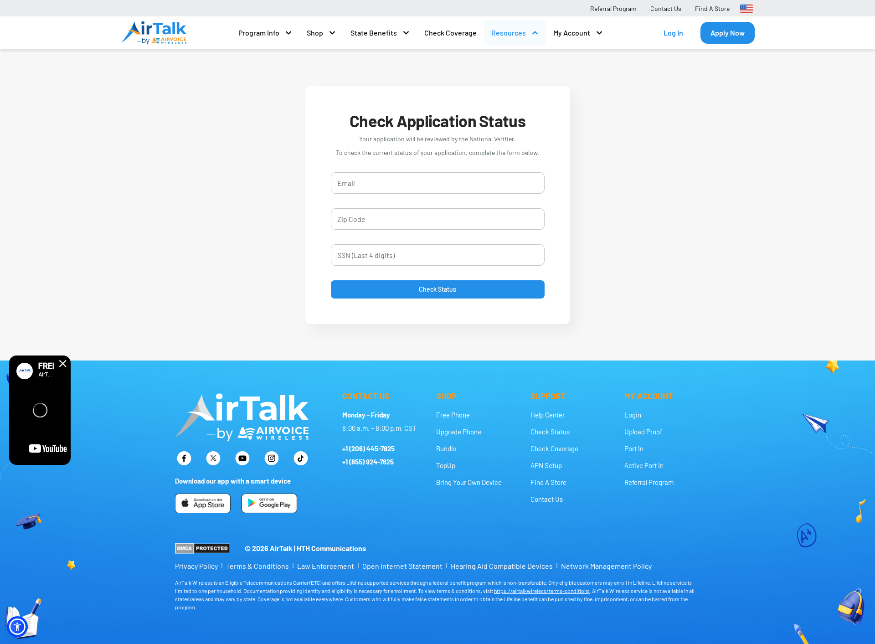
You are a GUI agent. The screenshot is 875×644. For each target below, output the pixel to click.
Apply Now (727, 32)
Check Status (437, 289)
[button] (17, 626)
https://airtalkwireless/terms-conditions (542, 590)
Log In (673, 32)
